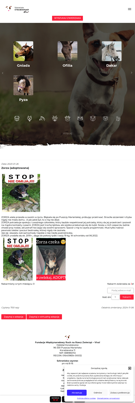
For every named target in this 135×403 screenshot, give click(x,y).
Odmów (98, 392)
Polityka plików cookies (86, 398)
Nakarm (127, 297)
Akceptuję (77, 392)
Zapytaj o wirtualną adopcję (44, 317)
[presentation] (2, 73)
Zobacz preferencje (120, 392)
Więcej (67, 133)
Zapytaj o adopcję (13, 317)
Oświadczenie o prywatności (108, 398)
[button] (129, 368)
